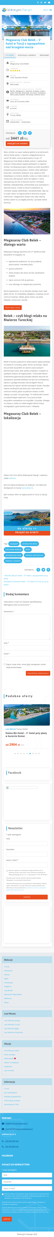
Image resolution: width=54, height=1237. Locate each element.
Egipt (6, 978)
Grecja (7, 974)
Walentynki (9, 1058)
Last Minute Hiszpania (13, 1032)
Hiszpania (8, 970)
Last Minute (11, 729)
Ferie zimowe (9, 1054)
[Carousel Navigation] (27, 27)
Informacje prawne (12, 1100)
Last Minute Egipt (11, 1028)
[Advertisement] (25, 923)
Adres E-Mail (12, 860)
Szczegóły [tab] (10, 55)
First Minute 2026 (11, 1050)
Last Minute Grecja (12, 1020)
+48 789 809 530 (11, 1146)
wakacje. (12, 478)
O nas (6, 1088)
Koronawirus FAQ (11, 1104)
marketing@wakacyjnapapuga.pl (19, 1129)
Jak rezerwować (10, 1092)
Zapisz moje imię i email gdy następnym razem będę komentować (26, 666)
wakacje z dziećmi (12, 561)
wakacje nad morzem (34, 555)
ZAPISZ (27, 897)
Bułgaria (7, 986)
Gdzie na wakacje (11, 1062)
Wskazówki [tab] (44, 55)
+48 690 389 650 (11, 1141)
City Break (8, 990)
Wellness (8, 998)
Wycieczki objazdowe (13, 994)
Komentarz (9, 611)
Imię (6, 643)
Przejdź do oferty (17, 143)
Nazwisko (10, 849)
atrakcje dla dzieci (29, 544)
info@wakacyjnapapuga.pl (16, 1123)
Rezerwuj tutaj (12, 307)
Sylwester (8, 1066)
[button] (45, 10)
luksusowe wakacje (13, 549)
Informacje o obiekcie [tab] (27, 55)
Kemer (25, 729)
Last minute (9, 1070)
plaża (28, 549)
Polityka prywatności (12, 1096)
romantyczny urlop (13, 555)
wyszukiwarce (27, 488)
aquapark (14, 544)
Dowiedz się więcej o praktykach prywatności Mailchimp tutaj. (30, 1212)
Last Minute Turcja (12, 1024)
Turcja (19, 729)
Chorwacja (8, 982)
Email (7, 654)
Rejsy (6, 1002)
